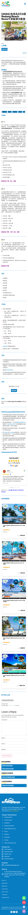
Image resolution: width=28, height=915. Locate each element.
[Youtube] (17, 912)
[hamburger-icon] (25, 3)
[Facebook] (11, 912)
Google (5, 432)
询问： (25, 112)
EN (26, 53)
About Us (4, 880)
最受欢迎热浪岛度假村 (8, 768)
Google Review (13, 490)
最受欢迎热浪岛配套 (7, 765)
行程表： (4, 112)
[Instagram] (14, 912)
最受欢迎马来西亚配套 (8, 785)
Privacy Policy (5, 888)
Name (3, 738)
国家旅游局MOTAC (21, 422)
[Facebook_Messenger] (24, 907)
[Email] (24, 902)
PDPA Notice (4, 886)
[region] (14, 31)
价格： (20, 112)
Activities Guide (5, 897)
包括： (9, 112)
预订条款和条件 (9, 370)
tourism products (13, 811)
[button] (3, 30)
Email (3, 743)
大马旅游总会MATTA (11, 424)
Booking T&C (4, 883)
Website (3, 749)
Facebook (11, 432)
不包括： (15, 112)
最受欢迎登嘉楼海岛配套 (8, 777)
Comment (4, 719)
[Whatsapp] (24, 898)
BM (23, 53)
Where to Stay (5, 891)
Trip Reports (4, 894)
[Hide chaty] (24, 911)
